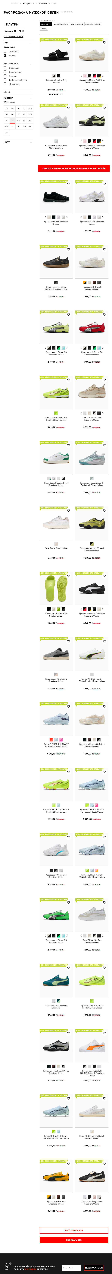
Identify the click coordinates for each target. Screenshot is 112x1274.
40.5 (30, 114)
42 (13, 120)
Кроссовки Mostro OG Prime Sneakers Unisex (92, 81)
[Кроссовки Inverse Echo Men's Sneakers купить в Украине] (56, 120)
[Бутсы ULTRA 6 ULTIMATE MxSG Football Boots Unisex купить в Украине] (56, 1110)
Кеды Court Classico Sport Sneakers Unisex (56, 484)
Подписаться (94, 1268)
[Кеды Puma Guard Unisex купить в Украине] (56, 523)
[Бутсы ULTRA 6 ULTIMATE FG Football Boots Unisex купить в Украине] (91, 784)
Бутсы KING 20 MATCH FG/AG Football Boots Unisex (92, 680)
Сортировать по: (47, 21)
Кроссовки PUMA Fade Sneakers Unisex (56, 876)
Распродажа (28, 3)
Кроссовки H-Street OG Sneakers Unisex (56, 353)
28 (7, 108)
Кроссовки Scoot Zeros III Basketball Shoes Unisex (91, 484)
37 (24, 108)
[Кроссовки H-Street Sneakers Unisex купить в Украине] (91, 261)
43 (24, 120)
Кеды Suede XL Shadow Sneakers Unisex (56, 680)
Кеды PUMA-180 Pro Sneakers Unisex (91, 418)
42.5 (18, 120)
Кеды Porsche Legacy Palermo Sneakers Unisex (56, 288)
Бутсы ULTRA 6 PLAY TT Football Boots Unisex (92, 1006)
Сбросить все (9, 47)
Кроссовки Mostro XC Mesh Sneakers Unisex (91, 549)
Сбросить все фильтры (13, 36)
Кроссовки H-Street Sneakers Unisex (92, 288)
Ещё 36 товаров (74, 1230)
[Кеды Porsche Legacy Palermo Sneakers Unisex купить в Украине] (56, 261)
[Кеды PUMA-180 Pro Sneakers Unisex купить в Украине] (91, 392)
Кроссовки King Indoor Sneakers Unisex (92, 1202)
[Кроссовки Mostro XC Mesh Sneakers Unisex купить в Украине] (91, 523)
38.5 (12, 114)
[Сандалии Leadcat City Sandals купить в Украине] (56, 55)
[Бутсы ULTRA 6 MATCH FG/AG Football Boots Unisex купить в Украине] (91, 849)
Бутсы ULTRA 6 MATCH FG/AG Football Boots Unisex (92, 876)
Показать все (74, 1240)
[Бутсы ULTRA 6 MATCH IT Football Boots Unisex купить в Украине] (56, 392)
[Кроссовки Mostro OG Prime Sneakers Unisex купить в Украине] (91, 55)
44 (30, 120)
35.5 (12, 108)
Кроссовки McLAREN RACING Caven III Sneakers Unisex (91, 1072)
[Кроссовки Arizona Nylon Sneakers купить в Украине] (56, 980)
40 (24, 114)
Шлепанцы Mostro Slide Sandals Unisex (56, 614)
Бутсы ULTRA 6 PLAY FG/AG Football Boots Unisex (56, 810)
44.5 (6, 126)
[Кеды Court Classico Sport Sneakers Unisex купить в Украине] (56, 457)
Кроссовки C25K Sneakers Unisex (56, 222)
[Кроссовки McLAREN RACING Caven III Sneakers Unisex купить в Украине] (91, 1045)
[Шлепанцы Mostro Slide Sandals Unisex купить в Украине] (56, 588)
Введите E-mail (68, 1268)
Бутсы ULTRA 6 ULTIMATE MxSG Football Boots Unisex (56, 1137)
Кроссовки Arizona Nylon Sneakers (56, 1006)
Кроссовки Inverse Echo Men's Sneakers (56, 146)
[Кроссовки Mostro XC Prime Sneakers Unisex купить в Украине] (91, 719)
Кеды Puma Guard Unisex (56, 548)
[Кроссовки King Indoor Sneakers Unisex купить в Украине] (91, 1176)
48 (7, 133)
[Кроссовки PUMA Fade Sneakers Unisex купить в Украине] (56, 849)
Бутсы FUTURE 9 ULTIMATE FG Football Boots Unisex (56, 745)
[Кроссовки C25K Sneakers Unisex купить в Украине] (56, 196)
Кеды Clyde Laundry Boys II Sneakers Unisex (91, 1137)
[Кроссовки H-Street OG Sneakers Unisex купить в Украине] (56, 327)
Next (102, 76)
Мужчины (43, 3)
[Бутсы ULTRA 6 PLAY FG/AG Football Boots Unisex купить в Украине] (56, 784)
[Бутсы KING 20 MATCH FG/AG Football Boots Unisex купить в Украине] (91, 653)
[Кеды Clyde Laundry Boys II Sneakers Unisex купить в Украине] (91, 1110)
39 (18, 114)
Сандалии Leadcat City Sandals (56, 81)
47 (30, 126)
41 (7, 120)
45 (12, 126)
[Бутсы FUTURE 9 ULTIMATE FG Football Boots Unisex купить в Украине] (56, 719)
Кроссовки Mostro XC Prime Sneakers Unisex (92, 745)
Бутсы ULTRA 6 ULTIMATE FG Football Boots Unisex (92, 810)
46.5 (24, 126)
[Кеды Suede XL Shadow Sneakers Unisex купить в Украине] (56, 653)
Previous (81, 75)
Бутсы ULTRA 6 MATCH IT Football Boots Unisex (56, 418)
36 (18, 108)
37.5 (30, 108)
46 (18, 126)
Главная (14, 3)
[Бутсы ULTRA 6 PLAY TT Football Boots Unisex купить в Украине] (91, 980)
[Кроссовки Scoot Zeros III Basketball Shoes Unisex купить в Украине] (91, 457)
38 (7, 114)
